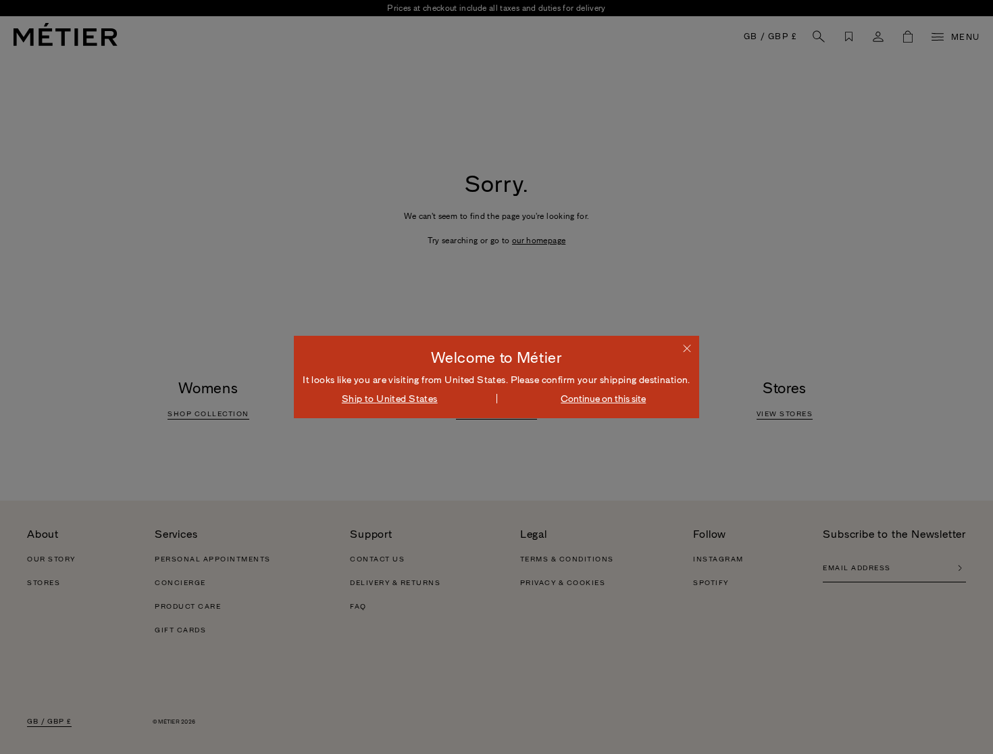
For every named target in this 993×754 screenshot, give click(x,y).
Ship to (390, 398)
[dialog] (496, 377)
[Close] (687, 348)
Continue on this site (603, 398)
